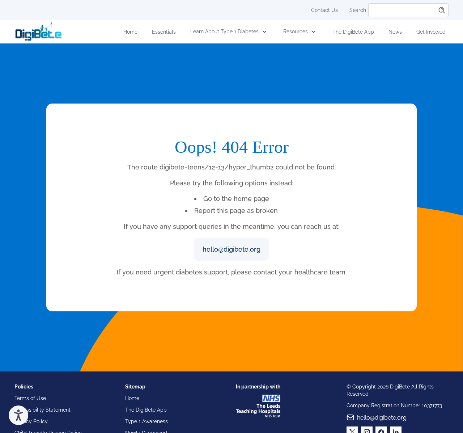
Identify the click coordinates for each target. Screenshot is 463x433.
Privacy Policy (31, 421)
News (395, 32)
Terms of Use (30, 398)
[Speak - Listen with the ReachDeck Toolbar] (18, 415)
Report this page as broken (236, 210)
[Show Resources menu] (313, 32)
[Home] (38, 32)
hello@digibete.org (231, 249)
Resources (295, 31)
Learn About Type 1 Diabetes (224, 31)
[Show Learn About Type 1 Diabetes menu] (264, 32)
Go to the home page (236, 198)
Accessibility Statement (42, 410)
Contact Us (324, 10)
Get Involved (431, 32)
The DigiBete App (353, 32)
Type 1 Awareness (146, 421)
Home (130, 32)
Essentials (164, 32)
